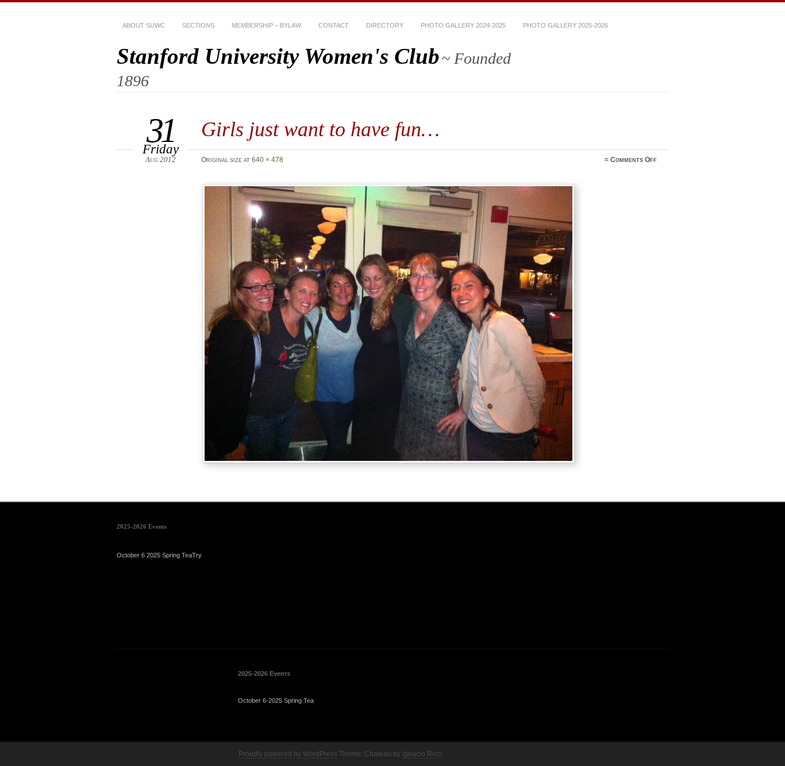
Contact (333, 25)
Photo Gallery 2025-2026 (565, 25)
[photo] (431, 323)
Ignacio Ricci (422, 754)
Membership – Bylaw (266, 25)
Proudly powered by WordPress (287, 754)
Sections (198, 25)
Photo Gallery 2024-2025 (463, 25)
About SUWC (143, 25)
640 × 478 (267, 160)
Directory (384, 25)
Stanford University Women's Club (278, 56)
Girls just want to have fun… (320, 129)
